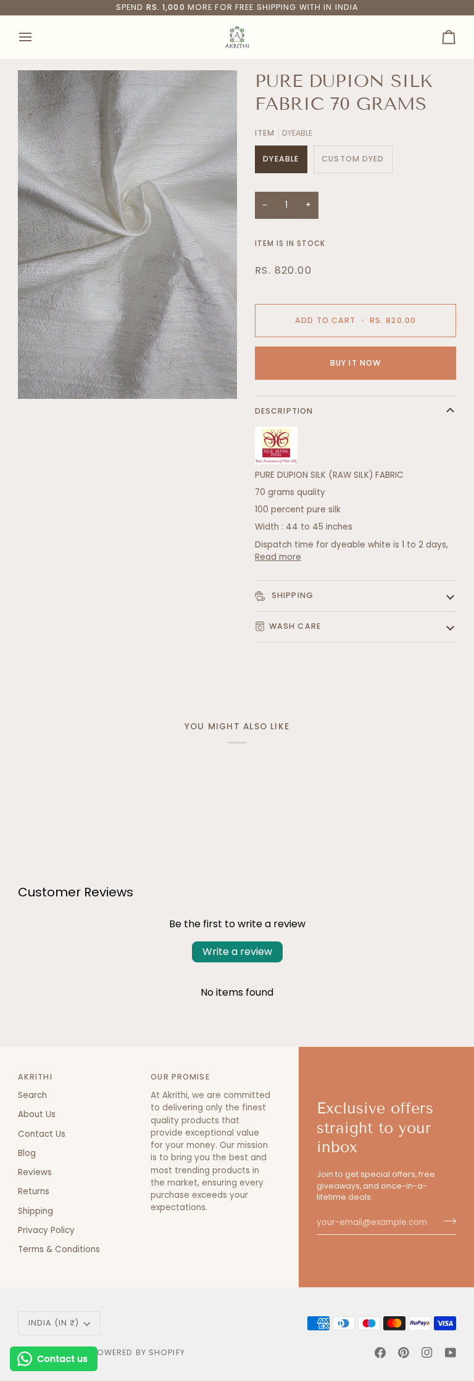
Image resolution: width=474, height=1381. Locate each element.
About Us (37, 1114)
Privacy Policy (46, 1230)
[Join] (446, 1221)
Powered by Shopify (138, 1352)
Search (32, 1095)
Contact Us (41, 1134)
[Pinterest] (403, 1352)
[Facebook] (380, 1352)
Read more (278, 557)
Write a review (237, 952)
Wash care (295, 626)
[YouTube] (450, 1352)
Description (284, 411)
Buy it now (355, 363)
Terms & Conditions (59, 1249)
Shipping (291, 595)
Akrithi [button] (35, 1077)
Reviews (35, 1172)
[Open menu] (36, 37)
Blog (27, 1153)
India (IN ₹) (54, 1322)
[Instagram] (427, 1352)
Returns (33, 1191)
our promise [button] (180, 1077)
